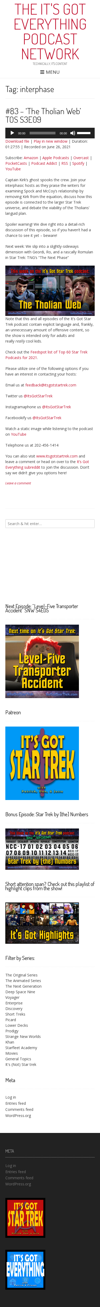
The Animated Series (23, 980)
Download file (17, 141)
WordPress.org (18, 1115)
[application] (50, 133)
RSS (64, 163)
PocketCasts (16, 163)
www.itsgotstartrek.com (57, 456)
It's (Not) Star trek (20, 1064)
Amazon (31, 157)
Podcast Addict (44, 163)
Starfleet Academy (21, 1047)
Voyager (12, 997)
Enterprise (14, 1002)
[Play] (12, 133)
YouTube (13, 168)
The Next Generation (23, 986)
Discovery (13, 1008)
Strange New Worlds (23, 1036)
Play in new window (50, 141)
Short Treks (15, 1014)
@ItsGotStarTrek (38, 395)
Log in (10, 1097)
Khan (9, 1042)
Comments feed (19, 1109)
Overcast (81, 157)
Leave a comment (18, 483)
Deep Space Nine (20, 991)
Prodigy (11, 1030)
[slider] (84, 132)
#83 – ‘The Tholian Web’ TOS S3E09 (43, 115)
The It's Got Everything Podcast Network (50, 31)
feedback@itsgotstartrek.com (50, 384)
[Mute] (72, 133)
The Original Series (21, 975)
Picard (10, 1019)
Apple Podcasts (55, 157)
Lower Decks (16, 1025)
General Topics (18, 1058)
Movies (11, 1053)
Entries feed (15, 1103)
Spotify (78, 163)
